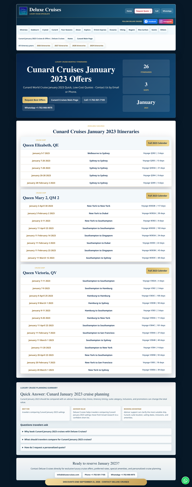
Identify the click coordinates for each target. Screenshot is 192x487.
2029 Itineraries (96, 45)
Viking (122, 30)
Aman (78, 30)
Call (156, 11)
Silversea (23, 30)
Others (163, 30)
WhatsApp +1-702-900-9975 (38, 107)
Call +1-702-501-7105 (94, 99)
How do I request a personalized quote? (44, 447)
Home (129, 11)
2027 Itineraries (61, 45)
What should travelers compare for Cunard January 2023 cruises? (58, 439)
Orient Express (100, 30)
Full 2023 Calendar (157, 143)
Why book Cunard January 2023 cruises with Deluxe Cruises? (55, 431)
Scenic (154, 30)
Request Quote (142, 11)
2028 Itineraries (79, 45)
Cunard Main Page (84, 38)
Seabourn (35, 30)
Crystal (45, 30)
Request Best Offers (35, 99)
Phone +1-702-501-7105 (95, 475)
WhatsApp (167, 11)
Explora (87, 30)
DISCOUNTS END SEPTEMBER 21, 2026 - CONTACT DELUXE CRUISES (96, 482)
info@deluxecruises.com (68, 475)
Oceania (113, 30)
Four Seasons (66, 30)
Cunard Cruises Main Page (64, 99)
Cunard (55, 30)
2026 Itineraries (43, 45)
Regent (132, 30)
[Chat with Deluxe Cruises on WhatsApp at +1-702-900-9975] (185, 480)
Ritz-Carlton (143, 30)
